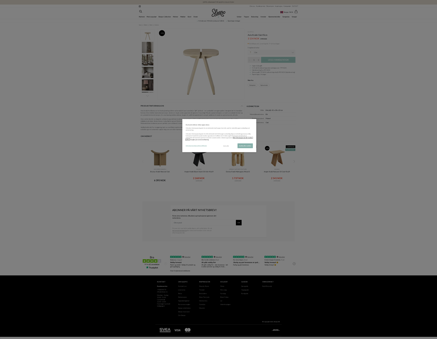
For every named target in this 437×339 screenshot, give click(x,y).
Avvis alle (226, 146)
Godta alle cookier (245, 146)
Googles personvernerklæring (199, 139)
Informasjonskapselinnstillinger (196, 145)
